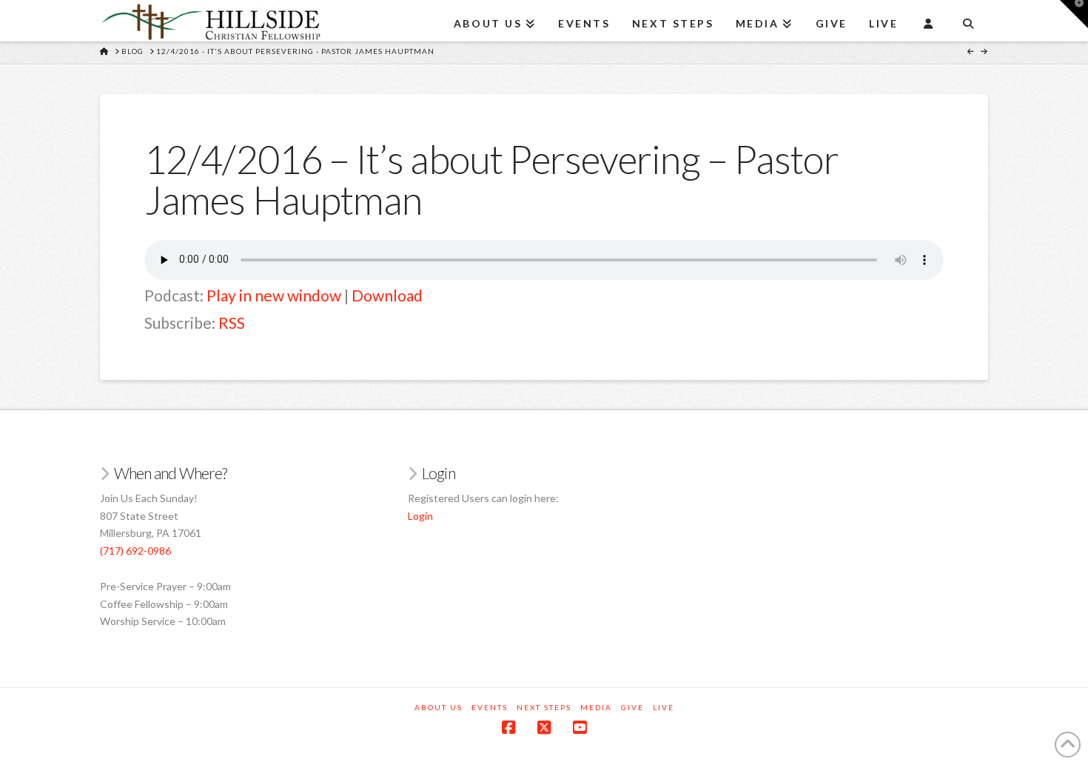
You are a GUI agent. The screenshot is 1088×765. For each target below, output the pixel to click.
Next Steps (544, 707)
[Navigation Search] (967, 18)
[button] (1074, 14)
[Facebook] (508, 727)
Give (632, 707)
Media (596, 707)
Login (420, 516)
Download (387, 295)
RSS (231, 322)
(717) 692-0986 (135, 550)
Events (489, 707)
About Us (438, 707)
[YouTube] (579, 727)
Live (663, 707)
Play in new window (273, 295)
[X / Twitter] (544, 727)
